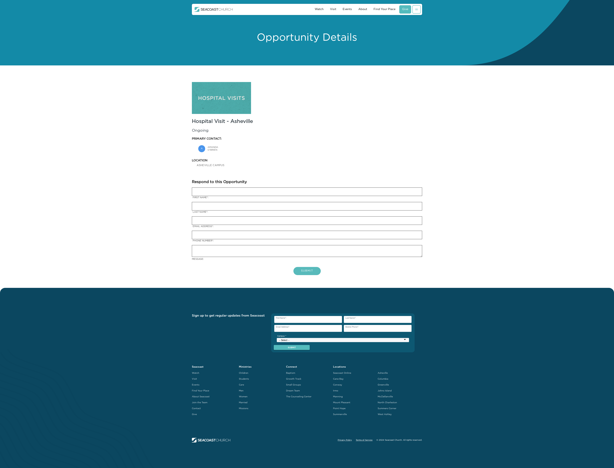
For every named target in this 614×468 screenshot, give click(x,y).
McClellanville (385, 397)
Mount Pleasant (341, 402)
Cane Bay (338, 379)
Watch (319, 9)
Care (241, 385)
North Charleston (387, 402)
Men (241, 391)
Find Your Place (384, 9)
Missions (243, 408)
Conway (337, 385)
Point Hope (339, 408)
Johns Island (385, 391)
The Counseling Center (298, 397)
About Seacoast (201, 397)
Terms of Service (364, 440)
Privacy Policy (345, 440)
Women (243, 397)
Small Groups (293, 385)
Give (405, 9)
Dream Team (293, 391)
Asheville (383, 373)
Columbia (383, 379)
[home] (214, 9)
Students (244, 379)
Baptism (290, 373)
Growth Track (293, 379)
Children (243, 373)
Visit (333, 9)
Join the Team (199, 402)
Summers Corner (387, 408)
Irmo (335, 391)
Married (243, 402)
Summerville (340, 414)
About (362, 9)
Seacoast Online (342, 373)
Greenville (383, 385)
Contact (196, 408)
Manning (338, 397)
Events (347, 9)
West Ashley (385, 414)
